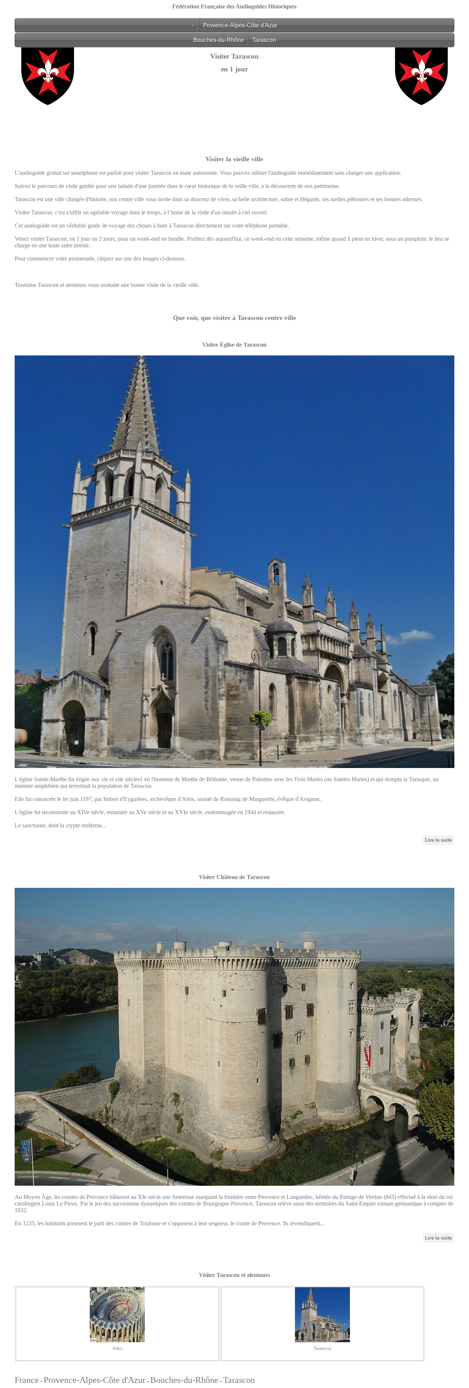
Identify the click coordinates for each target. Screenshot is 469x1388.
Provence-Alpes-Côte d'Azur (240, 25)
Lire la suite (438, 840)
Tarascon (264, 40)
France (27, 1380)
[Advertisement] (234, 159)
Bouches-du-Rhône (218, 40)
